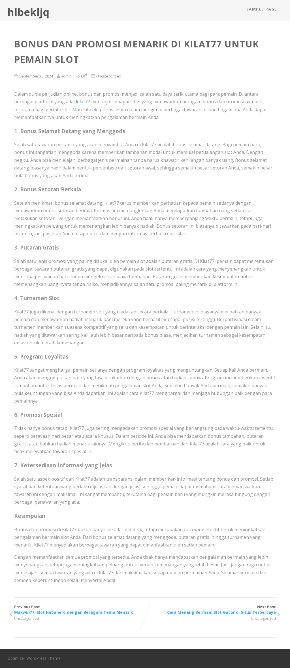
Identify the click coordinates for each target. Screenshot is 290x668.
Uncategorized (108, 76)
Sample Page (261, 9)
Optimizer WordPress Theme (34, 658)
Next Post (221, 609)
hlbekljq (28, 12)
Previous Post (73, 609)
